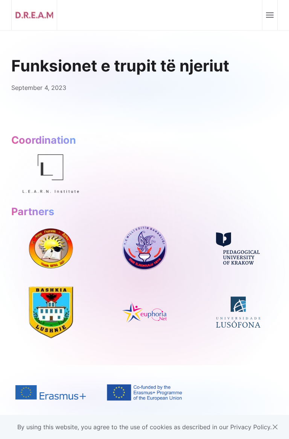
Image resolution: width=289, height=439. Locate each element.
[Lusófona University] (238, 312)
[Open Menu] (269, 15)
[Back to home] (34, 15)
